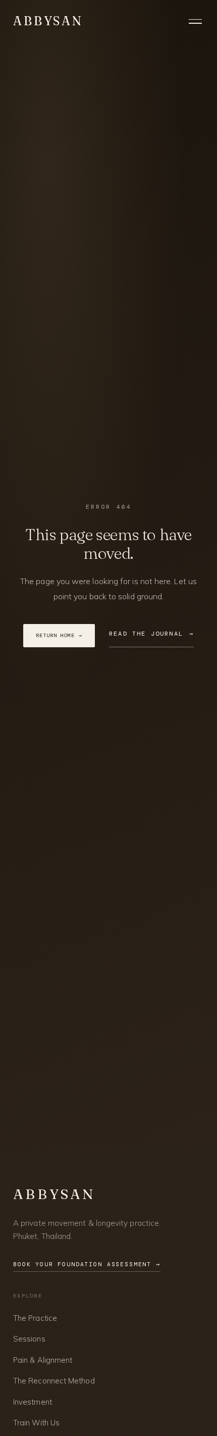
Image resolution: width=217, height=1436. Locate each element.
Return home (59, 635)
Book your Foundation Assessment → (86, 1264)
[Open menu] (196, 21)
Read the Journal (151, 634)
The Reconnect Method (54, 1380)
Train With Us (36, 1422)
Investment (32, 1402)
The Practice (35, 1318)
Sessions (29, 1339)
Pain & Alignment (42, 1360)
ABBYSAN (48, 21)
